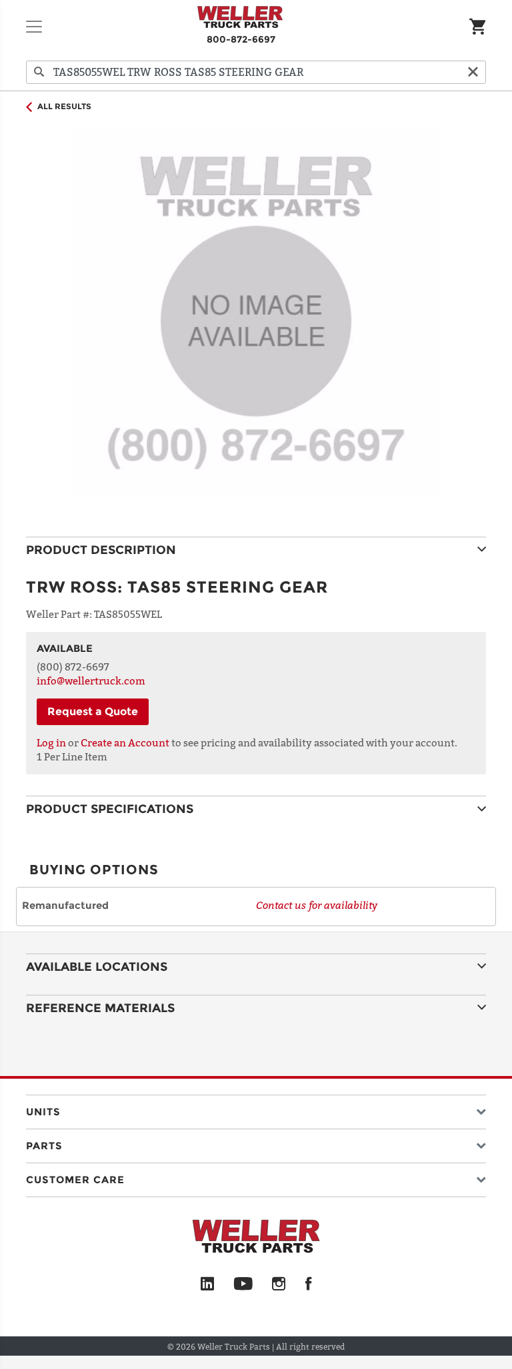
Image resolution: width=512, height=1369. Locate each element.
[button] (256, 1109)
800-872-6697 (241, 39)
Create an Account (125, 742)
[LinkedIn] (207, 1284)
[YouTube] (243, 1284)
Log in (51, 742)
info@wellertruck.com (91, 680)
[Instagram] (279, 1284)
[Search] (39, 72)
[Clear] (472, 72)
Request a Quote (92, 711)
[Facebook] (308, 1284)
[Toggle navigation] (34, 26)
